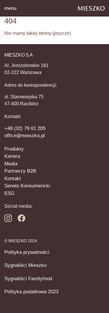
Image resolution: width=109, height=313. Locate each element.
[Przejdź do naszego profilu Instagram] (21, 220)
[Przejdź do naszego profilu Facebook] (8, 220)
